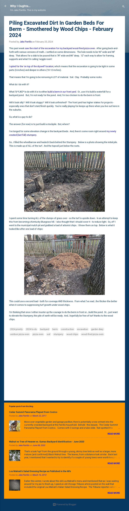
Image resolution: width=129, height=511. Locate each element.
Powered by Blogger (66, 504)
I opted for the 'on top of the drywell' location (31, 66)
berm (55, 329)
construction (67, 329)
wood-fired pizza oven (92, 334)
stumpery (58, 334)
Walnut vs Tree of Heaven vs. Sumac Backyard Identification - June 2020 (46, 441)
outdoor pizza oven (19, 334)
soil (48, 334)
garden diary (97, 329)
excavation (82, 329)
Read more (114, 433)
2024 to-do (31, 329)
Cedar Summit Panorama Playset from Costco (33, 412)
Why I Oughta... (20, 6)
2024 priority (16, 329)
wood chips (72, 334)
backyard (44, 329)
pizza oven (38, 334)
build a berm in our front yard (62, 91)
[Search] (123, 7)
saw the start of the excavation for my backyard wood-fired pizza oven (60, 48)
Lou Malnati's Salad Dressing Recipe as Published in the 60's (40, 471)
